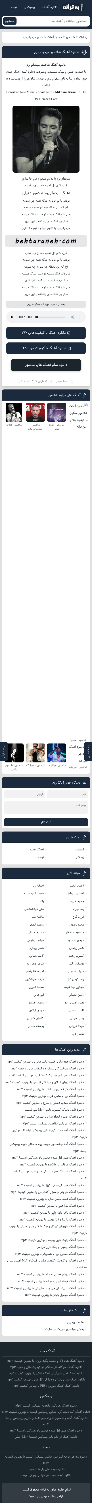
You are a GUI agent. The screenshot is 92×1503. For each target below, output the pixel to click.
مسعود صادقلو (74, 932)
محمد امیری (36, 987)
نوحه (14, 7)
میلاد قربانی (76, 1026)
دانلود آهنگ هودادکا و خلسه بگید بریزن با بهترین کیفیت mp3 (45, 1061)
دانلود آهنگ (49, 7)
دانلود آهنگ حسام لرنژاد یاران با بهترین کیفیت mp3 (52, 1116)
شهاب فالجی (76, 971)
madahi (79, 849)
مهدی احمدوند (75, 940)
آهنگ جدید (61, 381)
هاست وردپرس (75, 1322)
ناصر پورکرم (36, 948)
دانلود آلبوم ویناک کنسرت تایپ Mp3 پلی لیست (54, 1109)
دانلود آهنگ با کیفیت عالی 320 (44, 333)
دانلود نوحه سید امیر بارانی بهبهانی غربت (46, 1475)
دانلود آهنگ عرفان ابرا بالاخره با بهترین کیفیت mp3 (52, 1164)
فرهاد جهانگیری (34, 979)
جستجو (9, 21)
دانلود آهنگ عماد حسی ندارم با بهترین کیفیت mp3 (52, 1198)
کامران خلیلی (35, 1018)
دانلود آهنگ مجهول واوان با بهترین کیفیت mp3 (54, 1294)
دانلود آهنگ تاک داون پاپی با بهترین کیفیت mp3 (53, 1212)
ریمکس (79, 857)
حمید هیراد (77, 901)
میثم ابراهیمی (35, 940)
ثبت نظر (46, 822)
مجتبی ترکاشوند (74, 987)
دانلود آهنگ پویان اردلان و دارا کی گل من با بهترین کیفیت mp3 (44, 1082)
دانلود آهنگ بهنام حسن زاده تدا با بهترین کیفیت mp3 (50, 1274)
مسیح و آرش (36, 932)
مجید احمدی (36, 1002)
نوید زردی (78, 1033)
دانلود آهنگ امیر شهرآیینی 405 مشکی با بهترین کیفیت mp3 (46, 1075)
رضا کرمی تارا (76, 979)
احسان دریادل (75, 893)
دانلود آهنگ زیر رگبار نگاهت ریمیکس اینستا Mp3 (53, 1123)
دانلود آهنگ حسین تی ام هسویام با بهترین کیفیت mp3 (49, 1253)
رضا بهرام (78, 909)
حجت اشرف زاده (34, 893)
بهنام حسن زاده (74, 1002)
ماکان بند (38, 916)
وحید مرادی (77, 1018)
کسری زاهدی (76, 955)
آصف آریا (38, 885)
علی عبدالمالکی (34, 909)
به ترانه (83, 37)
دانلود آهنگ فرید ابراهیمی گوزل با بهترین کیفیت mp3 (50, 1185)
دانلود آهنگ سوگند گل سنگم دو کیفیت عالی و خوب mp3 (47, 1068)
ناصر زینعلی (76, 948)
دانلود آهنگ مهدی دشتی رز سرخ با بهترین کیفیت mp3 (50, 1102)
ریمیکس (29, 7)
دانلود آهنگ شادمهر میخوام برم (56, 52)
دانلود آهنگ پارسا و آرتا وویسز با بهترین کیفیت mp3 (51, 1219)
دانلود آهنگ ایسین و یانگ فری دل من (60, 1247)
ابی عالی (38, 994)
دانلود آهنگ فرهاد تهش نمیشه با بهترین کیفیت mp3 (51, 1281)
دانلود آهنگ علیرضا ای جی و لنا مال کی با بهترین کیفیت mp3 (45, 1288)
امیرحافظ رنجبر (34, 971)
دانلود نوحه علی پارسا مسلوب (46, 1469)
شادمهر (70, 37)
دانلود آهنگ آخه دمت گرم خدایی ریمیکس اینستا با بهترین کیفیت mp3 (46, 1411)
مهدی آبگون (36, 1010)
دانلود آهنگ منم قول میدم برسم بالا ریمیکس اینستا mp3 (48, 1157)
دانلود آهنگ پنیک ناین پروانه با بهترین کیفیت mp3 (52, 1240)
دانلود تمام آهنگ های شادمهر (46, 365)
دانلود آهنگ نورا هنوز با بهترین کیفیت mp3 (57, 1205)
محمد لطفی (36, 924)
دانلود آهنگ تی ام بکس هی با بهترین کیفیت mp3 (53, 1095)
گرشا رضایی (36, 955)
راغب (41, 901)
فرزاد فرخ (78, 916)
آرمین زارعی (77, 885)
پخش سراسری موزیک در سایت (64, 1329)
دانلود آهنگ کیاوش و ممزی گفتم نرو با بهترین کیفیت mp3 (47, 1192)
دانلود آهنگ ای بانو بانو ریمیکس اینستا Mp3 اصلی (46, 1436)
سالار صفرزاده (35, 963)
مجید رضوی (76, 924)
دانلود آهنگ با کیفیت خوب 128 (43, 348)
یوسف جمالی (35, 1026)
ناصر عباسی (76, 1010)
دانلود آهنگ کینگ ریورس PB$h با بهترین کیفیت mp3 (50, 1089)
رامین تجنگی (76, 994)
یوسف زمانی (76, 963)
